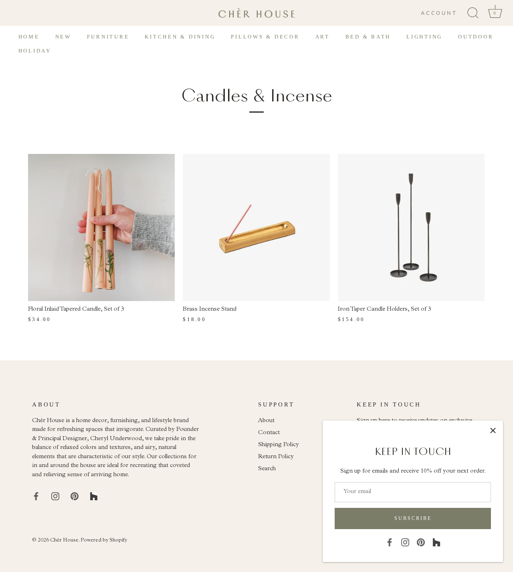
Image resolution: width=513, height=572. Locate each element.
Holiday (34, 51)
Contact (269, 433)
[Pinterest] (421, 542)
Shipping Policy (278, 445)
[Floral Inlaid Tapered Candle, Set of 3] (101, 227)
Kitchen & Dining (180, 37)
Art (322, 37)
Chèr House (64, 540)
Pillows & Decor (265, 37)
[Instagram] (405, 542)
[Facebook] (390, 542)
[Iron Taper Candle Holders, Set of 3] (411, 227)
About (266, 421)
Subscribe (413, 518)
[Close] (493, 430)
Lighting (424, 37)
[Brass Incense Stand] (256, 227)
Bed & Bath (368, 37)
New (63, 37)
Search (267, 469)
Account (439, 13)
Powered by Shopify (104, 540)
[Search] (473, 13)
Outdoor (475, 37)
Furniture (108, 37)
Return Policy (276, 457)
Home (29, 37)
